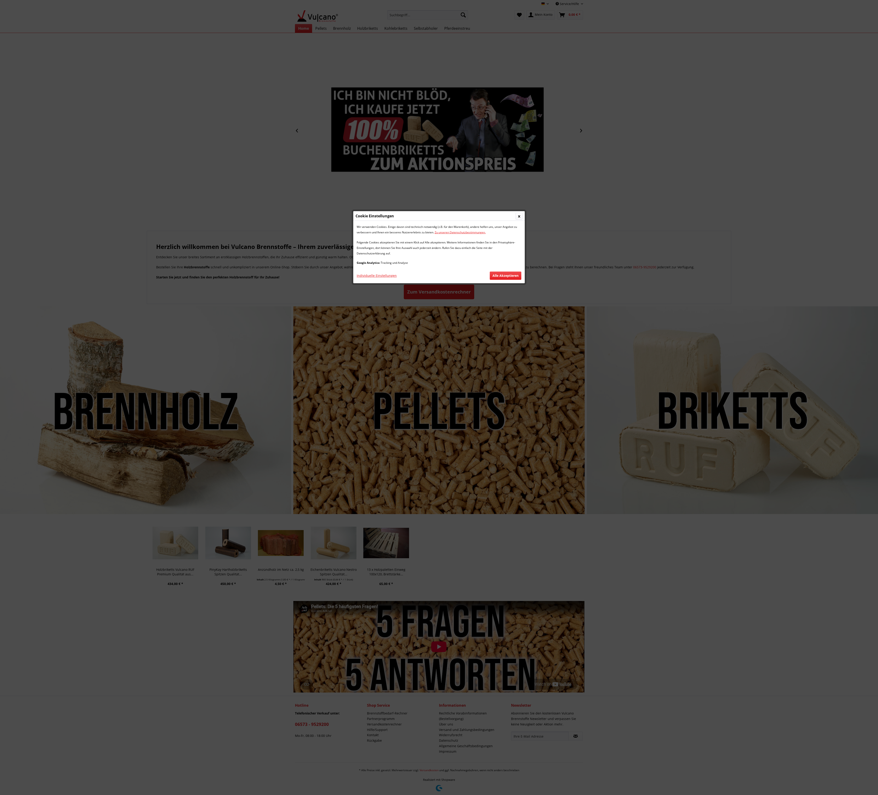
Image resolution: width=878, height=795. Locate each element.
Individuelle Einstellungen (377, 275)
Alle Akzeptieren (506, 275)
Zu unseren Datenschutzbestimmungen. (460, 232)
